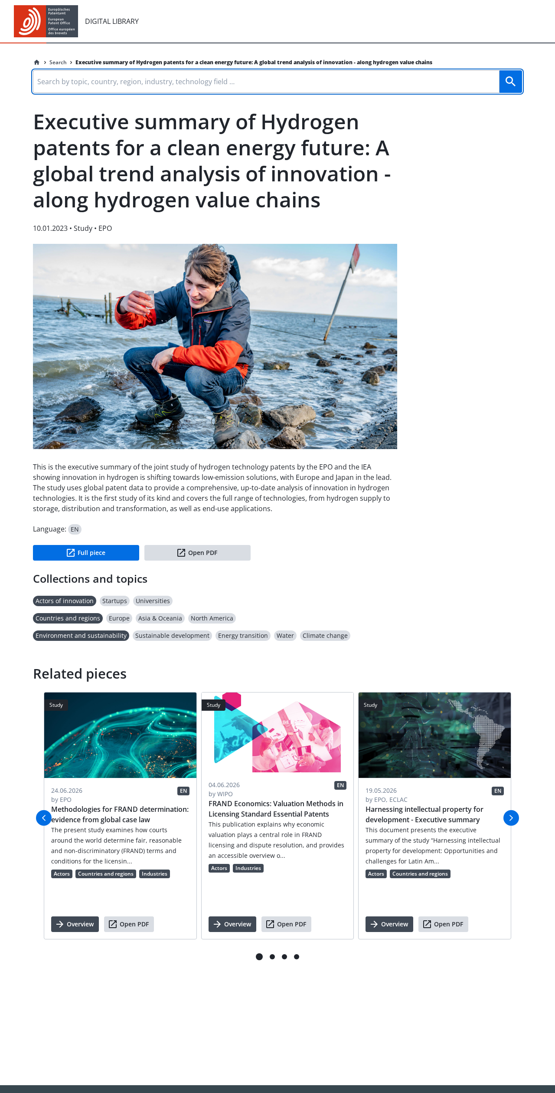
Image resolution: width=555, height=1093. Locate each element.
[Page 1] (259, 956)
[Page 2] (272, 956)
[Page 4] (296, 956)
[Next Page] (511, 818)
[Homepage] (37, 62)
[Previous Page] (44, 818)
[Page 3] (284, 956)
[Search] (511, 81)
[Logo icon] (46, 21)
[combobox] (277, 80)
